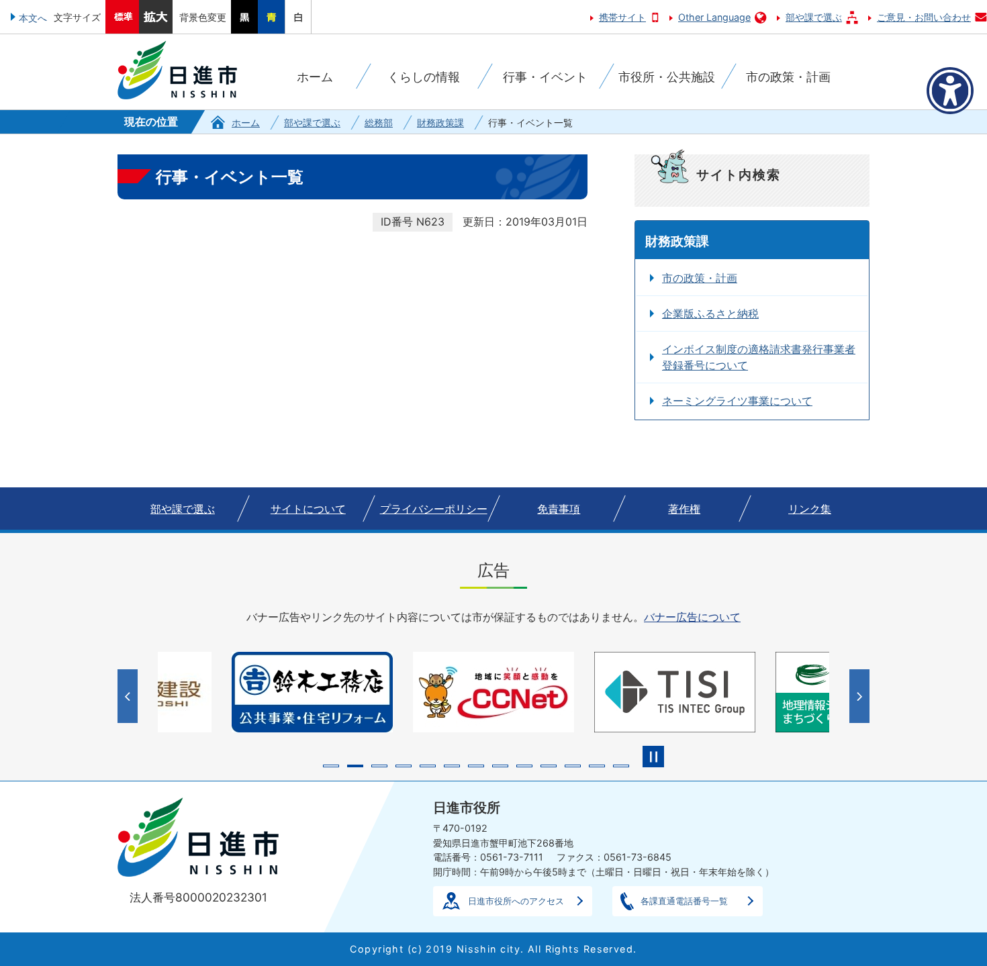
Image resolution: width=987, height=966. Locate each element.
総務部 (379, 122)
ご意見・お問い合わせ (924, 17)
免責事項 (558, 509)
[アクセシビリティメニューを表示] (950, 90)
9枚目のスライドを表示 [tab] (524, 766)
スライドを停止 (653, 756)
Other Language (714, 17)
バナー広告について (692, 617)
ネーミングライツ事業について (737, 400)
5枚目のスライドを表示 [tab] (428, 766)
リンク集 (809, 509)
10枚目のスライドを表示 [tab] (548, 766)
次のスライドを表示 (861, 696)
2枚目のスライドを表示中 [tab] (355, 766)
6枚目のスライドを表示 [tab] (452, 766)
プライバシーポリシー (433, 509)
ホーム (246, 122)
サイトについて (308, 509)
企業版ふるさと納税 (710, 313)
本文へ (33, 17)
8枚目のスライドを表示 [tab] (500, 766)
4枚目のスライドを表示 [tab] (403, 766)
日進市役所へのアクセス (516, 901)
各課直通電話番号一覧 (684, 901)
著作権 (684, 509)
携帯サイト (622, 17)
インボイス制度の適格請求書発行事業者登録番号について (758, 357)
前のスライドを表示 (129, 696)
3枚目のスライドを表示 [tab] (379, 766)
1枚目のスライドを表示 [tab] (331, 766)
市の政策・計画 (699, 278)
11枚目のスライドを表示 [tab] (573, 766)
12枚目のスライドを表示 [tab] (597, 766)
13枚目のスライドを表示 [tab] (621, 766)
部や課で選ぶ (814, 17)
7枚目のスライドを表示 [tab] (476, 766)
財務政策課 (440, 122)
